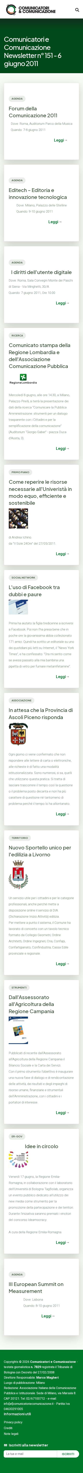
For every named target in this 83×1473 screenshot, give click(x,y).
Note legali (11, 1434)
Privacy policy (13, 1422)
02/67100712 (35, 1398)
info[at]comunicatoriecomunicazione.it (28, 1404)
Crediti (8, 1428)
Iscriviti (68, 1454)
